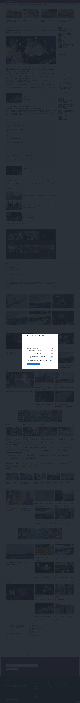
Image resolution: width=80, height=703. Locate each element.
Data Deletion (35, 367)
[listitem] (40, 348)
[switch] (51, 350)
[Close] (56, 336)
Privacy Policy (45, 367)
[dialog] (40, 351)
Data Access (40, 367)
